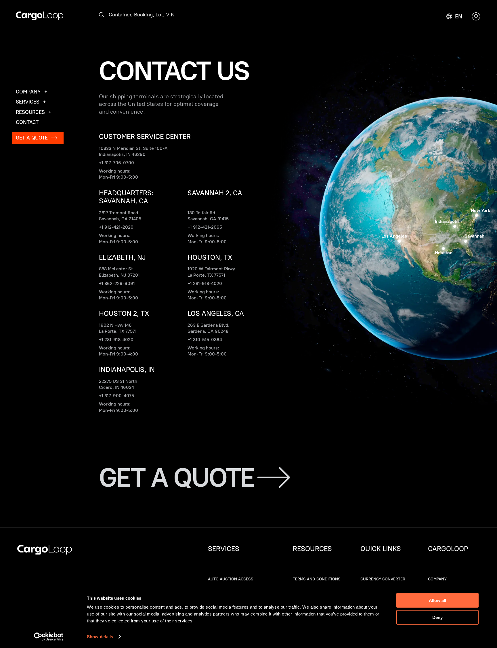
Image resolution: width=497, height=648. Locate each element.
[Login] (476, 16)
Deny (437, 617)
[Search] (101, 15)
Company (437, 579)
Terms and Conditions (317, 579)
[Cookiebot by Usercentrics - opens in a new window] (49, 636)
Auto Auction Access (230, 579)
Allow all (437, 600)
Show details (100, 636)
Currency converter (382, 579)
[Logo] (39, 16)
